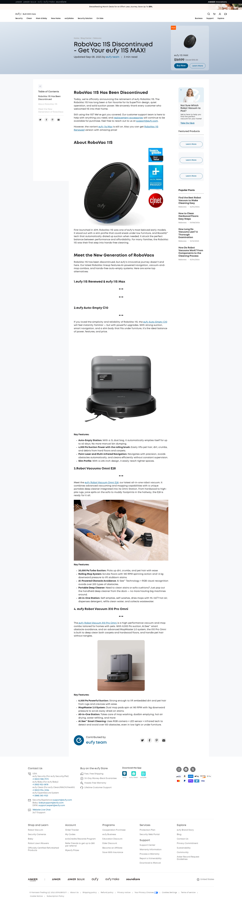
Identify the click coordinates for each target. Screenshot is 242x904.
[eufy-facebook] (186, 769)
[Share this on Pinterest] (156, 740)
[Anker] (18, 2)
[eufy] (40, 2)
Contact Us (182, 839)
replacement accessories (128, 118)
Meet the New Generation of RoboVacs (50, 110)
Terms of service (188, 892)
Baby (30, 839)
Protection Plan (147, 830)
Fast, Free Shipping (93, 774)
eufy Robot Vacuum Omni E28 (102, 483)
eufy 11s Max (105, 127)
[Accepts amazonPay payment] (184, 776)
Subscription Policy (55, 896)
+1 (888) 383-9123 (40, 796)
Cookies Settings (169, 892)
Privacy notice (123, 892)
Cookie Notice (36, 896)
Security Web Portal (150, 834)
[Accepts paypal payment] (184, 781)
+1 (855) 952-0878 (40, 785)
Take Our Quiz (187, 123)
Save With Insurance (112, 852)
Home (76, 38)
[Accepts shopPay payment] (190, 781)
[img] (178, 776)
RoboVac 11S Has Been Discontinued (49, 98)
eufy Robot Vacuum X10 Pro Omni (97, 623)
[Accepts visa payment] (203, 781)
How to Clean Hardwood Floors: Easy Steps (188, 216)
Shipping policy (90, 892)
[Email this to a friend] (163, 740)
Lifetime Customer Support (98, 788)
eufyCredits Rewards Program (80, 839)
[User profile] (220, 14)
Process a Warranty (149, 854)
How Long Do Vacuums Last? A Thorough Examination (188, 233)
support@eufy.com (147, 121)
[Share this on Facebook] (149, 740)
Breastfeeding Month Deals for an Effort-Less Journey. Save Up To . (121, 7)
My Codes (70, 834)
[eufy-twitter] (193, 769)
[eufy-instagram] (179, 769)
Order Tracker (72, 830)
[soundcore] (61, 2)
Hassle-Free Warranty (95, 783)
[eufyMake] (49, 2)
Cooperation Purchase (114, 830)
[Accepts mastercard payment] (178, 781)
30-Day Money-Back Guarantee (100, 778)
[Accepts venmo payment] (197, 781)
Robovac (97, 38)
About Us (74, 892)
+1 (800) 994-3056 (41, 790)
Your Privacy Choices (144, 892)
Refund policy (107, 892)
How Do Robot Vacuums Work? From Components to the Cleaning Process (190, 252)
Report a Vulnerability (150, 858)
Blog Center (86, 38)
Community (183, 852)
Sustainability (184, 848)
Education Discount (112, 839)
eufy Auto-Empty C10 (155, 322)
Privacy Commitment (187, 843)
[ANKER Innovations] (217, 2)
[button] (124, 775)
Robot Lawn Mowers (38, 843)
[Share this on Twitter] (142, 740)
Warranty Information (150, 850)
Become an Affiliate (112, 848)
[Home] (25, 14)
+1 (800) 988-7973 (41, 779)
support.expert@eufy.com (51, 805)
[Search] (208, 14)
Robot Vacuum (35, 830)
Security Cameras (37, 834)
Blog (179, 834)
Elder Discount (109, 843)
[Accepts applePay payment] (197, 776)
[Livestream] (225, 14)
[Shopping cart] (214, 14)
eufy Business (109, 834)
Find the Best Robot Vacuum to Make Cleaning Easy (189, 200)
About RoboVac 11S (47, 104)
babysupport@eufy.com (51, 803)
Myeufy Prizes (72, 850)
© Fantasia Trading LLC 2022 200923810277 (48, 892)
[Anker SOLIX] (30, 2)
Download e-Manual (150, 863)
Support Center (147, 845)
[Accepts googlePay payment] (209, 776)
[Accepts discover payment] (203, 776)
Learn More (191, 144)
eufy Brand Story (185, 830)
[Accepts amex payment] (190, 776)
